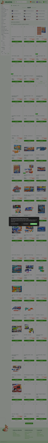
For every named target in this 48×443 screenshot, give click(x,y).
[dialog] (24, 221)
